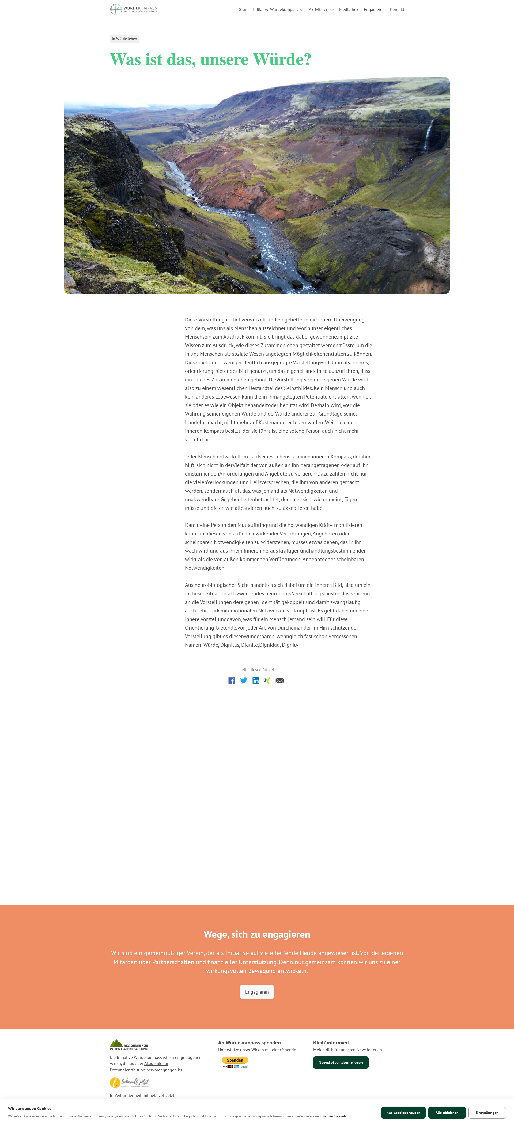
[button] (278, 9)
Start (243, 9)
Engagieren (257, 992)
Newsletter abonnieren (341, 1062)
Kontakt (397, 9)
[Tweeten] (244, 680)
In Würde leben (124, 38)
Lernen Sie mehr (335, 1116)
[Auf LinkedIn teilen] (255, 680)
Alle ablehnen (447, 1112)
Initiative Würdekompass (275, 9)
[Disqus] (257, 771)
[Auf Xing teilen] (267, 680)
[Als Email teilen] (280, 680)
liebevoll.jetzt (161, 1095)
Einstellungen (487, 1112)
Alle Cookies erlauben (403, 1112)
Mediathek (348, 9)
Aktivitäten (318, 9)
